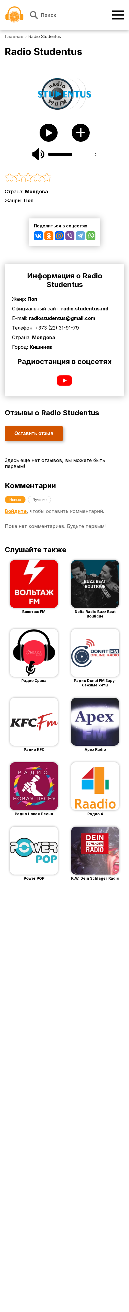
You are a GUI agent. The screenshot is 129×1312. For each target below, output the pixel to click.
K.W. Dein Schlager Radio (95, 878)
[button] (64, 177)
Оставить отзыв (33, 433)
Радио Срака (33, 680)
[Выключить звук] (38, 154)
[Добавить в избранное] (81, 133)
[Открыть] (43, 584)
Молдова (36, 191)
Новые (15, 499)
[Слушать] (49, 133)
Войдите (16, 511)
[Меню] (118, 14)
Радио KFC (34, 749)
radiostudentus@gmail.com (62, 318)
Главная (14, 36)
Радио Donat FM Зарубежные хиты (95, 682)
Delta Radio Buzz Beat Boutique (95, 613)
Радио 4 (95, 814)
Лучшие (39, 499)
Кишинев (41, 347)
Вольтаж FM (34, 611)
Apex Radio (95, 749)
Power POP (34, 878)
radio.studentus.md (84, 309)
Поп (29, 200)
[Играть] (25, 584)
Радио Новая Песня (34, 814)
